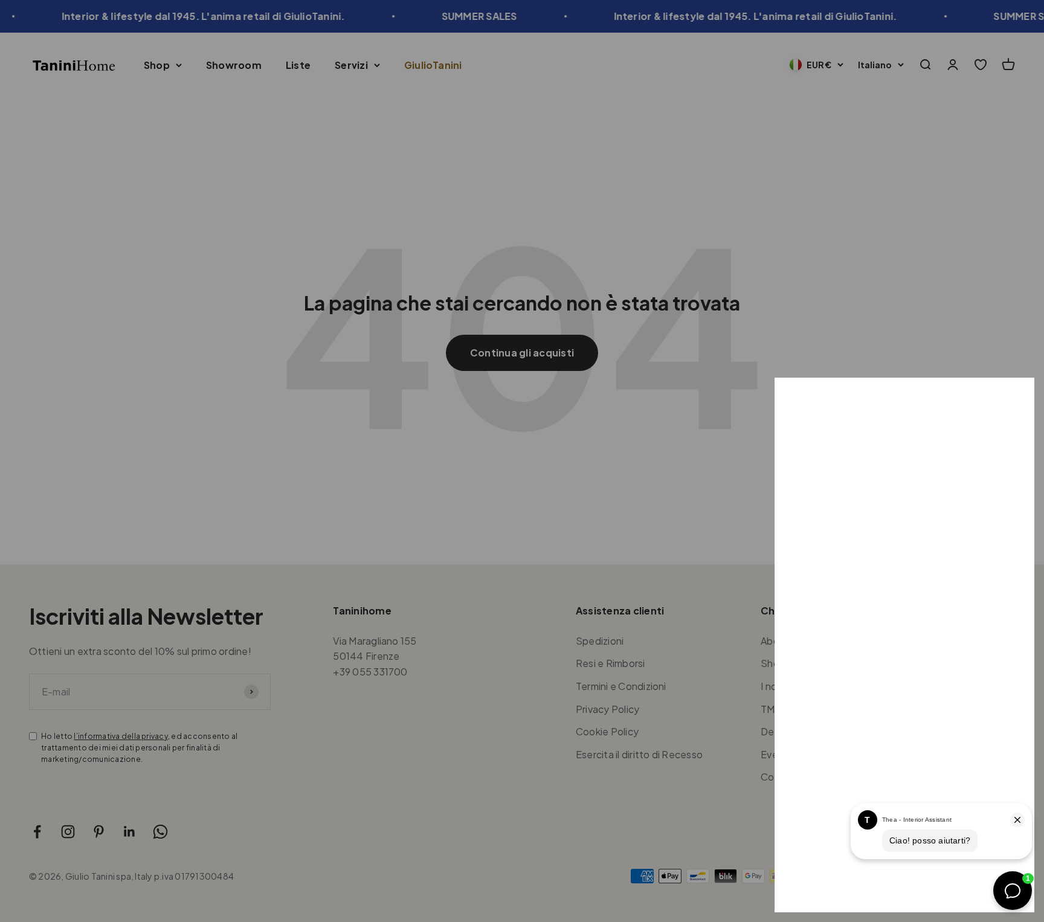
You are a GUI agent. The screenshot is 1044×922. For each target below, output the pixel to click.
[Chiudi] (1009, 402)
